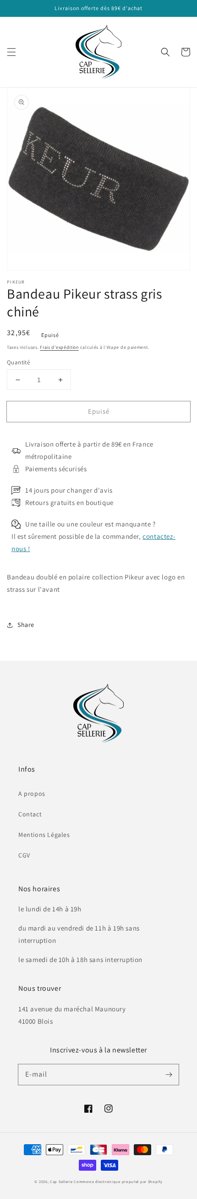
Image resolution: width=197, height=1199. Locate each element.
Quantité (18, 362)
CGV (24, 855)
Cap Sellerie (61, 1181)
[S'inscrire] (169, 1074)
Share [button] (25, 625)
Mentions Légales (44, 835)
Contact (30, 814)
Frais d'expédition (59, 347)
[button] (11, 52)
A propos (31, 793)
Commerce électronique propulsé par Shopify (118, 1181)
